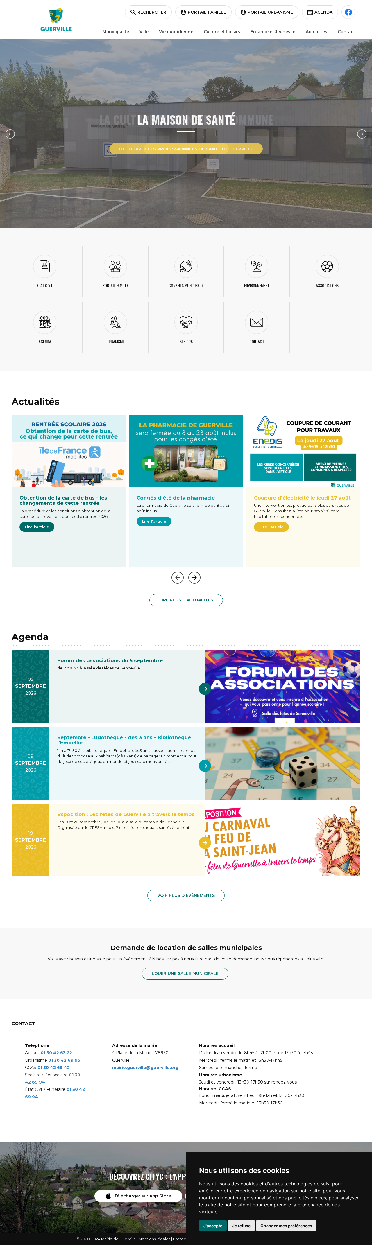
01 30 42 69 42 (53, 1067)
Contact (346, 31)
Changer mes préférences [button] (286, 1225)
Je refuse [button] (241, 1225)
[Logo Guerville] (56, 20)
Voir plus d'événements (186, 895)
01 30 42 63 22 (56, 1052)
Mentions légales (154, 1239)
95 (77, 1060)
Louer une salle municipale (185, 973)
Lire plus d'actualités (186, 600)
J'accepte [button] (212, 1225)
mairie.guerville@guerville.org (145, 1067)
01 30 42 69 (61, 1060)
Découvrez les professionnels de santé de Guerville (186, 149)
